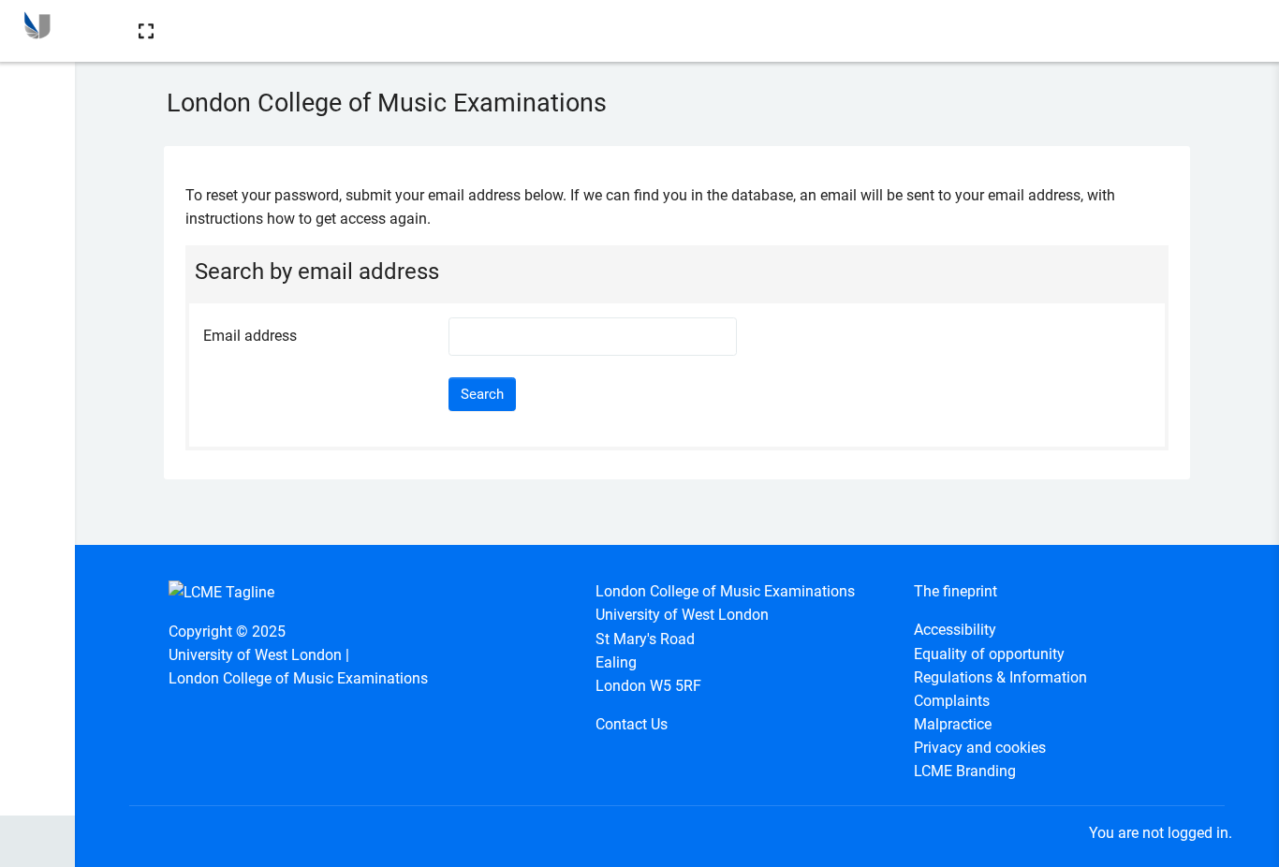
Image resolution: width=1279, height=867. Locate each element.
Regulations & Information (1000, 677)
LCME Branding (965, 771)
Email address (250, 336)
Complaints (952, 701)
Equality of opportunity (989, 654)
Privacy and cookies (980, 748)
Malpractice (953, 724)
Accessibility (955, 630)
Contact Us (631, 724)
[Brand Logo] (37, 31)
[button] (146, 30)
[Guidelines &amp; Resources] (37, 87)
